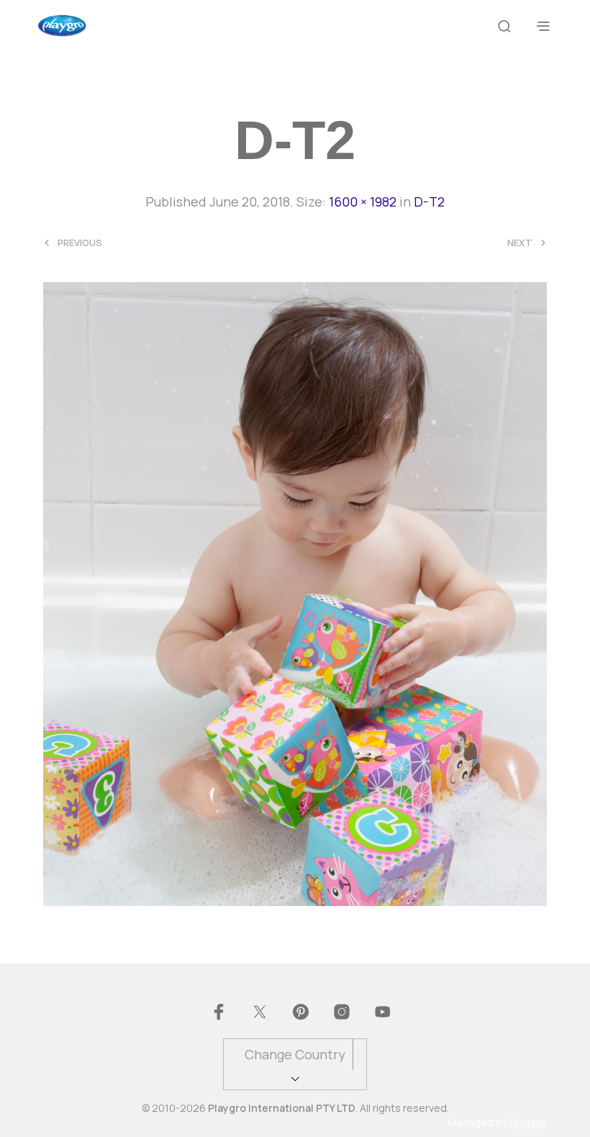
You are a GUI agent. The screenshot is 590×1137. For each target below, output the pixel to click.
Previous (80, 243)
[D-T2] (295, 592)
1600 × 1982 (362, 201)
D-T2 (429, 201)
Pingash (528, 1122)
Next (519, 243)
